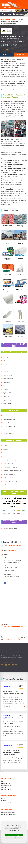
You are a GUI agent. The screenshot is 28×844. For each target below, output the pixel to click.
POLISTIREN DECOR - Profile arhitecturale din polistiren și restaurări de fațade (11, 752)
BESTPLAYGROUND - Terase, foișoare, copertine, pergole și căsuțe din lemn (13, 693)
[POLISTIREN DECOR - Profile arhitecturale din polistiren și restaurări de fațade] (8, 745)
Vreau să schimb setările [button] (14, 837)
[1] (2, 665)
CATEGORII (7, 14)
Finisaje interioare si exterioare (9, 19)
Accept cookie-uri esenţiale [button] (14, 835)
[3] (9, 665)
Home (2, 18)
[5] (16, 665)
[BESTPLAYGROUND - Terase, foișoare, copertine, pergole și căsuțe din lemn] (8, 686)
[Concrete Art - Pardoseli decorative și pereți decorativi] (8, 717)
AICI (20, 501)
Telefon (5, 54)
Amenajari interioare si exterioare (15, 18)
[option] (14, 10)
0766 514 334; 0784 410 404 (13, 640)
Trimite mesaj (20, 54)
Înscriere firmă (20, 14)
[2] (6, 665)
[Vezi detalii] (24, 707)
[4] (13, 665)
